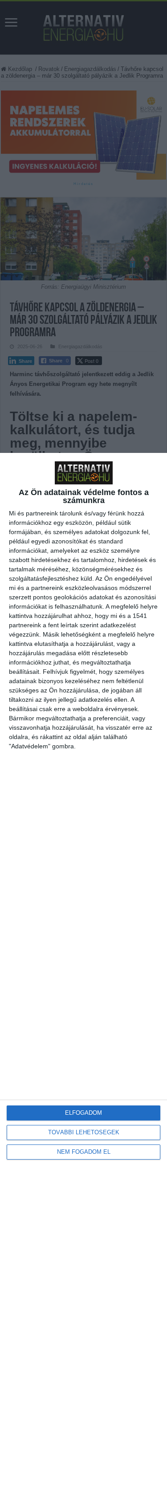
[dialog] (83, 981)
